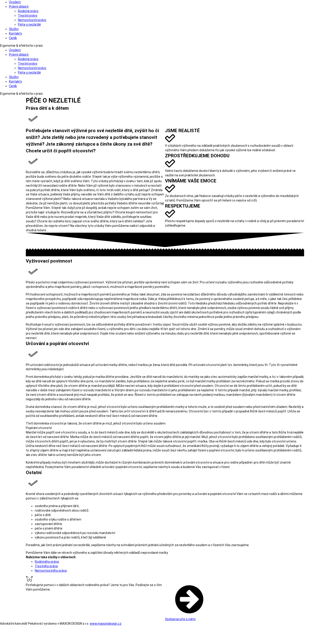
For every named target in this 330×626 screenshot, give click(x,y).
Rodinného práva (47, 561)
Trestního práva (46, 566)
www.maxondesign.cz (105, 623)
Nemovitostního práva (51, 570)
